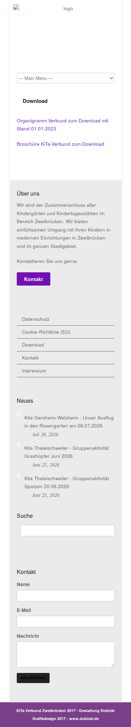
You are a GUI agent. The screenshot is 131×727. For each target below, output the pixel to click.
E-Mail (24, 610)
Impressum (34, 370)
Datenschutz (36, 319)
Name (23, 584)
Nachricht (28, 636)
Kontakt (33, 278)
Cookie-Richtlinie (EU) (46, 331)
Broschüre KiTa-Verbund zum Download (60, 144)
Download (33, 344)
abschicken (33, 677)
